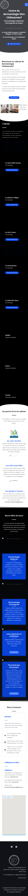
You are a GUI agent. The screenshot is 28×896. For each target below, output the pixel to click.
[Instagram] (16, 847)
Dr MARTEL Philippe (12, 198)
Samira (7, 366)
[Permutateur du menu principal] (26, 4)
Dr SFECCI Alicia (10, 232)
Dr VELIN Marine (11, 266)
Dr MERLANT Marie (11, 300)
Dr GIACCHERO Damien (13, 163)
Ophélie (7, 335)
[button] (2, 108)
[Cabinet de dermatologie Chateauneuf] (4, 4)
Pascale (7, 395)
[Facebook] (12, 847)
